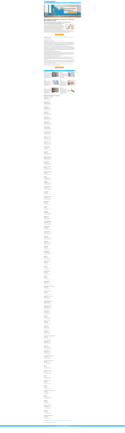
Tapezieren (48, 38)
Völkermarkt (62, 420)
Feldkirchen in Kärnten (58, 420)
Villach (64, 420)
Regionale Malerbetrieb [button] (54, 2)
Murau (66, 420)
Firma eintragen (67, 2)
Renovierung (45, 38)
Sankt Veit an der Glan (52, 420)
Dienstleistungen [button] (48, 2)
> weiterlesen (45, 93)
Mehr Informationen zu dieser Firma (47, 119)
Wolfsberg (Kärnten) (69, 420)
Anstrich (52, 38)
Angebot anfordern (61, 2)
